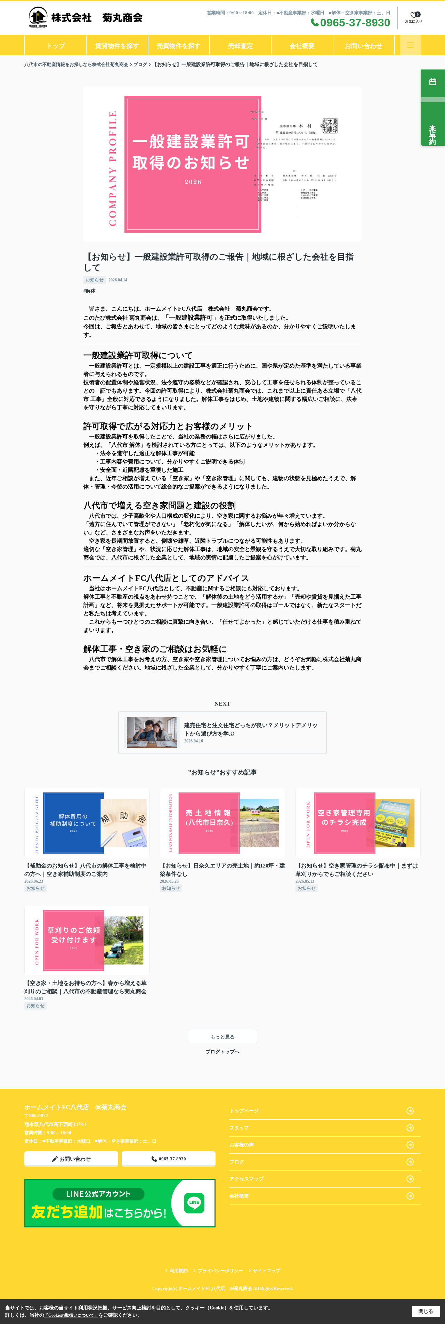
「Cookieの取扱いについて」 (71, 1315)
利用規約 (179, 1270)
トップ (55, 45)
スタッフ (239, 1127)
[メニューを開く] (410, 45)
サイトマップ (266, 1270)
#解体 (89, 291)
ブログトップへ (222, 1051)
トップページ (244, 1110)
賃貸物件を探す (117, 45)
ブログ (236, 1162)
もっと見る (222, 1036)
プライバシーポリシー (220, 1270)
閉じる (426, 1311)
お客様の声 (241, 1145)
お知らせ (95, 279)
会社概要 (302, 45)
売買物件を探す (179, 45)
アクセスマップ (246, 1179)
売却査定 (240, 45)
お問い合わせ (363, 45)
